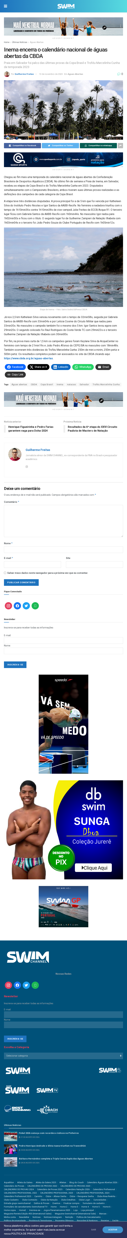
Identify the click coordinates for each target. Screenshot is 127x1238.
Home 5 (96, 1206)
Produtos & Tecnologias (40, 1220)
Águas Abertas (36, 42)
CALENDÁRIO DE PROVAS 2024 (19, 1189)
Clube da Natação (49, 1200)
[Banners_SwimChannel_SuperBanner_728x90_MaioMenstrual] (63, 399)
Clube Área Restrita (106, 1196)
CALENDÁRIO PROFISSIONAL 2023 (56, 1193)
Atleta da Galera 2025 (46, 1182)
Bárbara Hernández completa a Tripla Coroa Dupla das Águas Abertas (56, 1158)
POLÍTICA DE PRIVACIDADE (27, 1233)
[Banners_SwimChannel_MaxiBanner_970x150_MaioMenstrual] (63, 26)
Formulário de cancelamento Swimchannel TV (25, 1206)
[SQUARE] (63, 906)
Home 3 (74, 1206)
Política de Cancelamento (89, 1217)
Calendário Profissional (104, 1189)
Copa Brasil (47, 384)
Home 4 (85, 1206)
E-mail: (7, 635)
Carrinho (38, 1196)
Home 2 (63, 1206)
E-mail (8, 558)
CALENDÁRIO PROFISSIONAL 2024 (92, 1193)
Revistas (105, 1220)
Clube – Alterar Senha (56, 1196)
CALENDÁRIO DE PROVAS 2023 (75, 1186)
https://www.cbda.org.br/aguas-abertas (28, 358)
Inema (60, 384)
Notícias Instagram (53, 1217)
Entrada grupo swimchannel (17, 1203)
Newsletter (24, 1217)
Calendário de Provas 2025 (49, 1189)
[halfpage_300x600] (63, 724)
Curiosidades (99, 1200)
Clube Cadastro (11, 1200)
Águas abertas (19, 384)
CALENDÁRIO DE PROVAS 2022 (42, 1186)
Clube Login (84, 1200)
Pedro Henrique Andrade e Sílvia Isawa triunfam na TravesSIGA (52, 1146)
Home (6, 42)
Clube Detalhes (68, 1200)
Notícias (37, 1217)
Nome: (7, 645)
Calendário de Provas (14, 1186)
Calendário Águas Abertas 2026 (102, 1182)
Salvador (84, 384)
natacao (71, 384)
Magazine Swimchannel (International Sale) (75, 1213)
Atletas (62, 1182)
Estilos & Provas (41, 1203)
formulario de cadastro (94, 1203)
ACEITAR (112, 1230)
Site (68, 558)
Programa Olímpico (64, 1220)
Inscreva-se (34, 1210)
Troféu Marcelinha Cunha (106, 384)
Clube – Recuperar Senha (82, 1196)
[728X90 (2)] (63, 159)
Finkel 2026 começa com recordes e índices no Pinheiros (49, 1133)
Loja (75, 1210)
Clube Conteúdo (29, 1200)
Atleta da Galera (24, 1182)
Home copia (10, 1210)
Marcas (102, 1213)
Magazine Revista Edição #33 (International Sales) (28, 1213)
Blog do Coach (76, 1182)
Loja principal (87, 1210)
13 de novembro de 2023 (51, 74)
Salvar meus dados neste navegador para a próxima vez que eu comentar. (47, 573)
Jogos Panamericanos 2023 (56, 1210)
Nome (8, 543)
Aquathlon (9, 1182)
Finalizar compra (71, 1203)
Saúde (115, 1220)
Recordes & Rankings (87, 1220)
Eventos (56, 1203)
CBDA (34, 384)
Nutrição (69, 1217)
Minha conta (10, 1217)
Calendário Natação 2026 (78, 1189)
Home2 (22, 1210)
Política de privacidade (15, 1220)
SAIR (93, 1230)
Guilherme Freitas (24, 74)
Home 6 (106, 1206)
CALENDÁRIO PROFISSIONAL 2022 (20, 1193)
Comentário (11, 501)
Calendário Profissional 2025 (17, 1196)
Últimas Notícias (19, 42)
